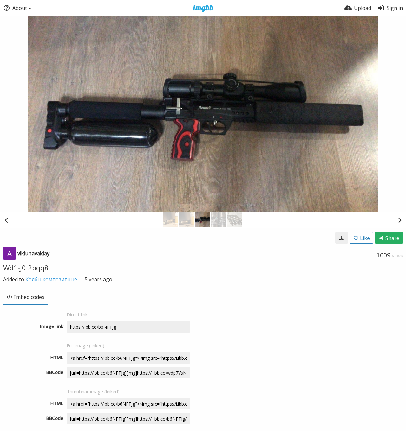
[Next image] (399, 220)
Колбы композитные (51, 279)
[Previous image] (6, 220)
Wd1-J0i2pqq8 (26, 267)
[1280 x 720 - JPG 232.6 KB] (341, 238)
